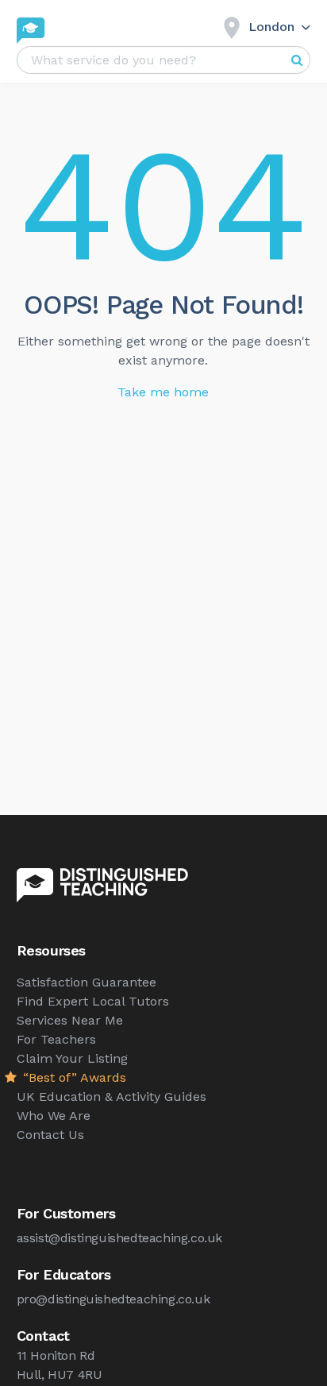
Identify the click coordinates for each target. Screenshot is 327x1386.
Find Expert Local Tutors (93, 1001)
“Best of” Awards (72, 1077)
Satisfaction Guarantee (86, 982)
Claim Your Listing (72, 1058)
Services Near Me (70, 1020)
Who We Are (53, 1115)
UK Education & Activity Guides (111, 1096)
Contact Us (50, 1134)
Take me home (163, 392)
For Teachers (56, 1039)
